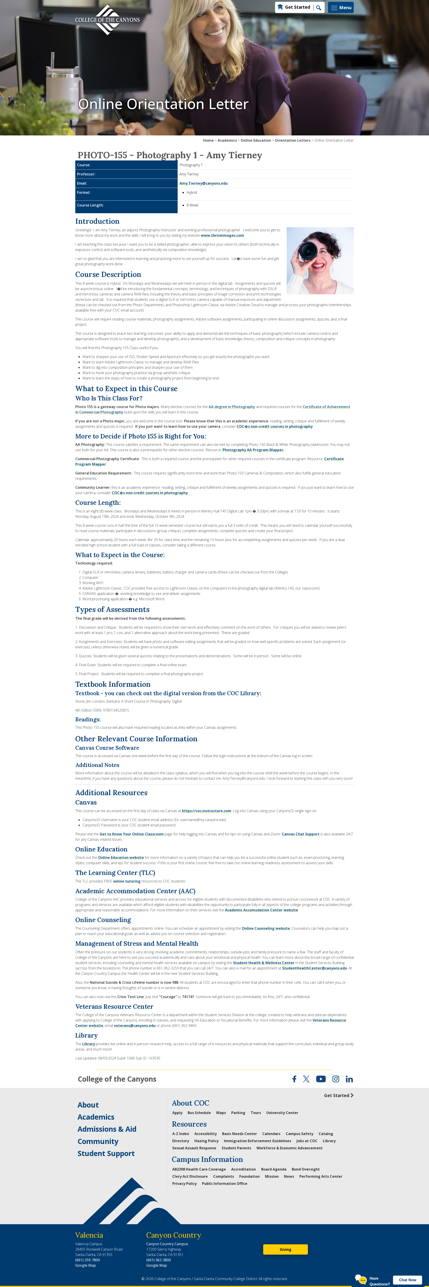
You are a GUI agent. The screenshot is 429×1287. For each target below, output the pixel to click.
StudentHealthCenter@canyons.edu (314, 968)
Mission (272, 1176)
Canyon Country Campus (167, 1243)
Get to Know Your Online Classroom (132, 834)
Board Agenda (273, 1169)
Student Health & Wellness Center (263, 962)
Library (88, 1043)
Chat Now (407, 1280)
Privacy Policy (184, 1183)
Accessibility (205, 1133)
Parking (238, 1112)
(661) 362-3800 (158, 1260)
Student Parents (236, 1148)
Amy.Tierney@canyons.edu (203, 183)
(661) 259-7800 (87, 1260)
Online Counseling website (266, 928)
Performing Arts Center (320, 1176)
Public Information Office (224, 1183)
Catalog (326, 1133)
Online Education (256, 140)
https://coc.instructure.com (206, 810)
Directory (180, 1140)
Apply (177, 1112)
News (289, 1176)
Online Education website (121, 857)
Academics (227, 140)
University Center (282, 1112)
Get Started (297, 7)
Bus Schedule (199, 1112)
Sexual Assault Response (194, 1148)
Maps (221, 1112)
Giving (285, 1249)
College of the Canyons (117, 1079)
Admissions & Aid (107, 1129)
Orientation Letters (293, 140)
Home (208, 140)
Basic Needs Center (239, 1133)
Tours (256, 1112)
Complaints (223, 1176)
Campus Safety (299, 1133)
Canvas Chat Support (301, 834)
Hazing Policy (206, 1140)
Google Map (85, 1265)
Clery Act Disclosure (190, 1176)
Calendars (271, 1133)
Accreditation (243, 1169)
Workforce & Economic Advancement (290, 1148)
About (88, 1105)
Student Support (106, 1153)
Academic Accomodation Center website (261, 910)
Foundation (249, 1176)
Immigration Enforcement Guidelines (257, 1140)
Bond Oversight (306, 1169)
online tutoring (127, 881)
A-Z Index (180, 1133)
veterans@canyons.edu (135, 1025)
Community (98, 1141)
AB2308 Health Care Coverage (199, 1169)
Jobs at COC (307, 1140)
